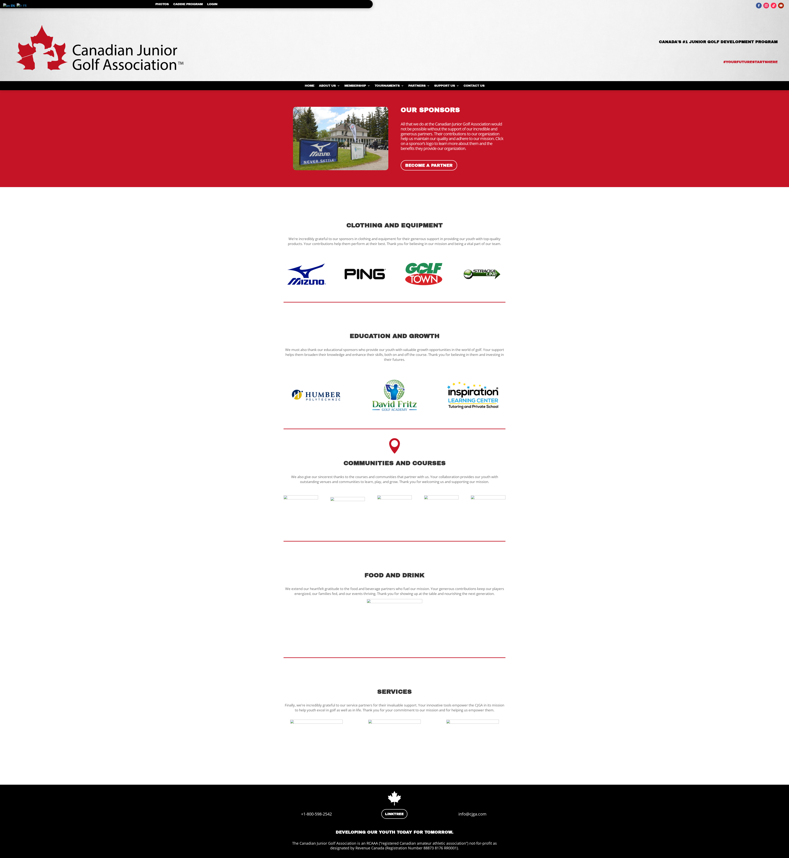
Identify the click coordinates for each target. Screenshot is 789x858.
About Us (327, 85)
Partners (417, 85)
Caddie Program (188, 4)
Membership (355, 85)
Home (309, 85)
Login (212, 4)
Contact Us (474, 85)
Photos (162, 4)
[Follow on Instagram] (766, 5)
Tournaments (387, 85)
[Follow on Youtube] (781, 5)
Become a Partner (429, 165)
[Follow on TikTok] (773, 5)
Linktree (394, 814)
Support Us (444, 85)
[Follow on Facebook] (759, 5)
